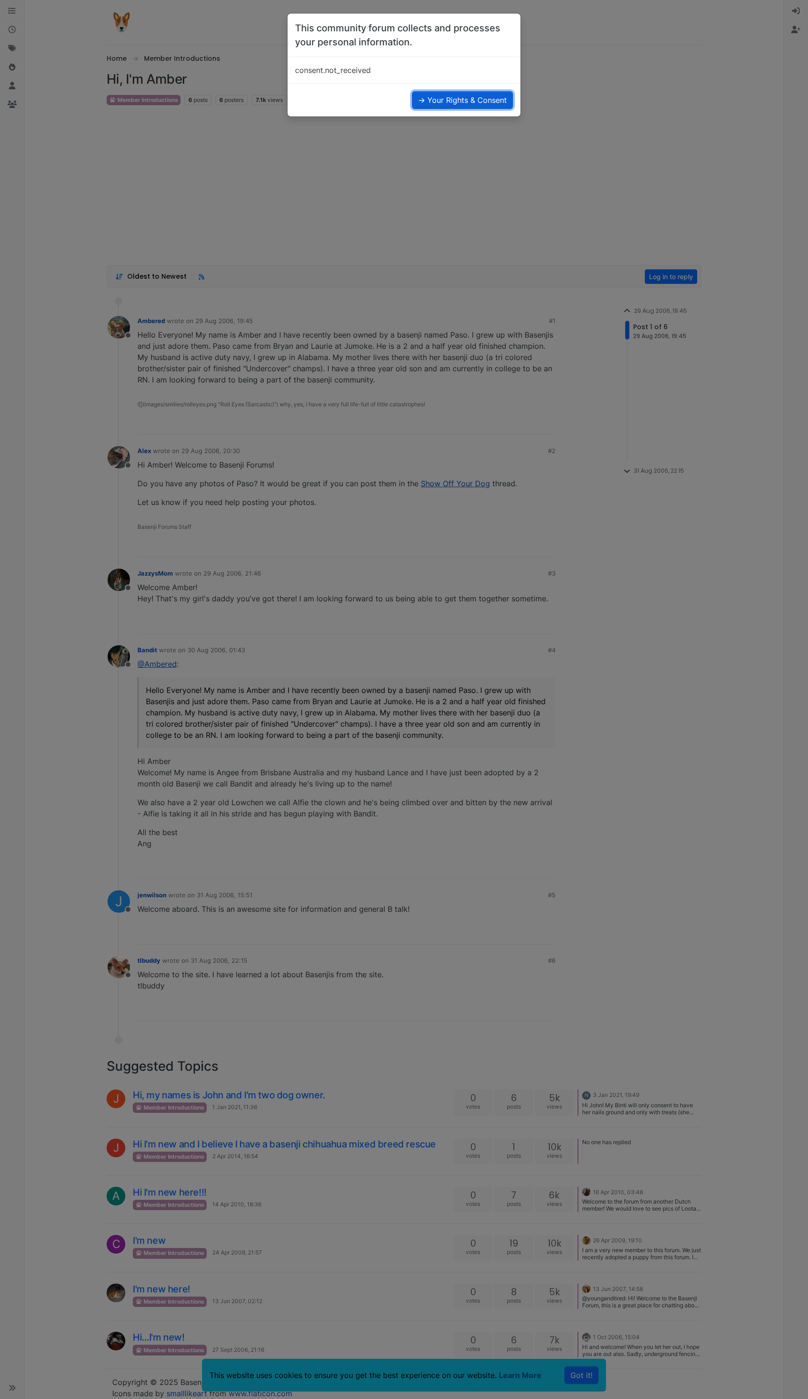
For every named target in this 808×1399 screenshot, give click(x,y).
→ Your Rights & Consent (462, 100)
